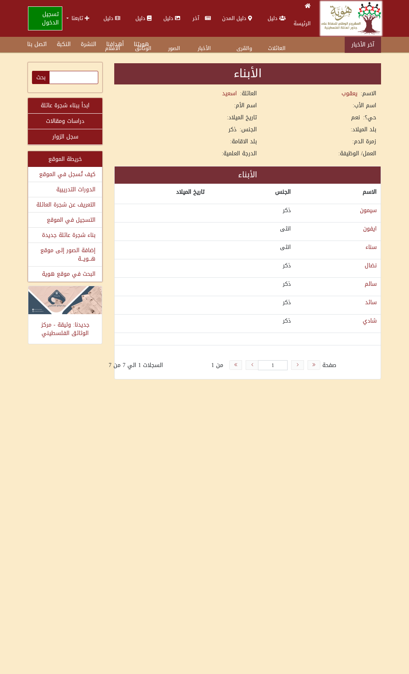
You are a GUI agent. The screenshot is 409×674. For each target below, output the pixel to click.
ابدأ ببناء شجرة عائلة (65, 105)
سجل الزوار (65, 136)
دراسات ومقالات (65, 121)
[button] (77, 18)
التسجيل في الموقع (71, 220)
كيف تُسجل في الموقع (67, 174)
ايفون (370, 228)
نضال (371, 265)
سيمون (368, 210)
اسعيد (229, 93)
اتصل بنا (37, 44)
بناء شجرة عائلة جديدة (68, 235)
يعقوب (349, 93)
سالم (371, 284)
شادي (370, 320)
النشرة (88, 44)
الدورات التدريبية (75, 189)
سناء (371, 247)
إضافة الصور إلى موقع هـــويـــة (67, 254)
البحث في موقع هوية (68, 274)
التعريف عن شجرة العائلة (65, 204)
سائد (371, 302)
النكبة (64, 44)
